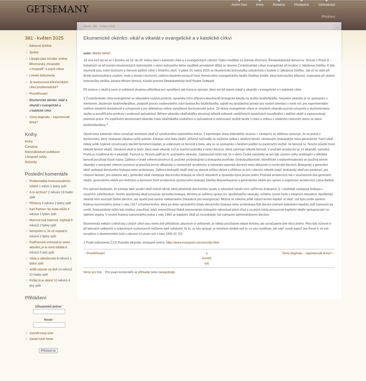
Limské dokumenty (42, 75)
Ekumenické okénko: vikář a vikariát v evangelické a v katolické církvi (48, 105)
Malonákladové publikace (42, 152)
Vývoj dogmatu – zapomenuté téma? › (307, 253)
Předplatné (301, 4)
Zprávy (34, 52)
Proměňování (38, 93)
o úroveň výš (206, 258)
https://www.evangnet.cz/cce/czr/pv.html (192, 242)
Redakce (279, 4)
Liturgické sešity (36, 157)
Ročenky (31, 162)
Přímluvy (35, 203)
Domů (87, 26)
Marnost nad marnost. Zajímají (49, 220)
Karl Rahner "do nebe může (48, 209)
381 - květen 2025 (44, 38)
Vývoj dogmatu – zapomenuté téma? (49, 119)
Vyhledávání (326, 4)
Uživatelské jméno (49, 306)
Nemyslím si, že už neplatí (46, 231)
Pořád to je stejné (41, 280)
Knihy (260, 4)
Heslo (49, 319)
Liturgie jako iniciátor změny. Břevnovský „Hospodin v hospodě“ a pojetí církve (48, 64)
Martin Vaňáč (101, 53)
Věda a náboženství (42, 258)
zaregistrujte (166, 272)
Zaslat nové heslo (41, 339)
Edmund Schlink (40, 46)
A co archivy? (38, 192)
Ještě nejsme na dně (43, 269)
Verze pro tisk (92, 272)
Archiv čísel (239, 4)
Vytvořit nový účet (41, 333)
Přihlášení (328, 16)
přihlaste (144, 272)
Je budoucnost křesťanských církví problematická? (48, 84)
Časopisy (31, 146)
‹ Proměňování (95, 253)
